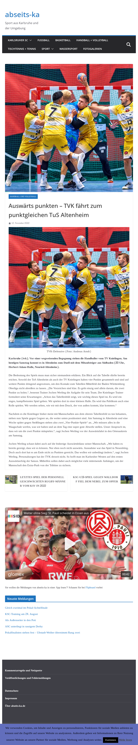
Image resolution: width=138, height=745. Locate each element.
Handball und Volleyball (23, 196)
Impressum (11, 698)
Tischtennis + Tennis (22, 48)
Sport (46, 48)
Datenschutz (11, 691)
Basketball (63, 40)
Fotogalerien (92, 48)
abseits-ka (22, 14)
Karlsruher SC (18, 40)
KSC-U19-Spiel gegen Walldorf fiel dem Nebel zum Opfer (95, 479)
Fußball (44, 40)
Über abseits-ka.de (15, 706)
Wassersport (68, 48)
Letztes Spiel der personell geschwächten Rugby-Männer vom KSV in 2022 (43, 481)
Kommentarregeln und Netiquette (23, 670)
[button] (30, 40)
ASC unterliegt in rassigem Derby (24, 626)
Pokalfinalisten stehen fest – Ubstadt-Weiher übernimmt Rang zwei (42, 632)
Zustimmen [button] (110, 740)
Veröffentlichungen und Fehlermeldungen (28, 678)
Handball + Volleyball (92, 40)
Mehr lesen (125, 740)
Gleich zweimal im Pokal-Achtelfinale (26, 607)
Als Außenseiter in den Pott (20, 620)
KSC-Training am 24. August (21, 614)
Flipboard (91, 587)
